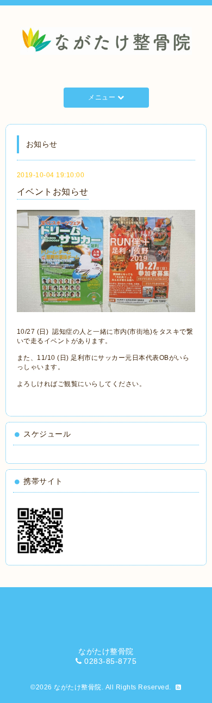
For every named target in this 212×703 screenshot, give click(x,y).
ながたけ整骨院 (78, 687)
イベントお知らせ (53, 191)
